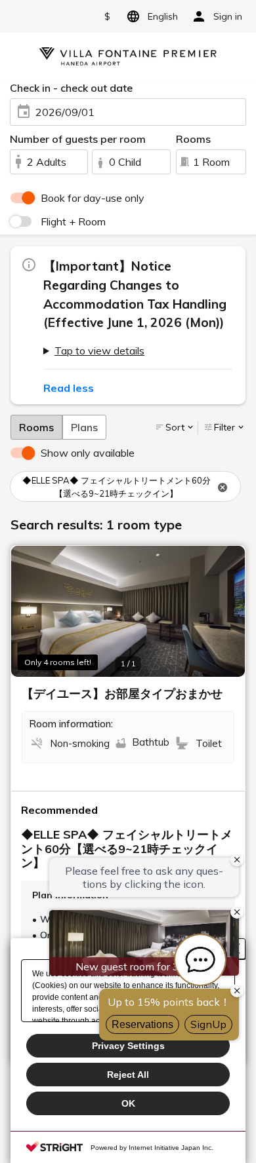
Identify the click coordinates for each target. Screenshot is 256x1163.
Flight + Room (73, 221)
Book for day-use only (92, 197)
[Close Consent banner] (234, 948)
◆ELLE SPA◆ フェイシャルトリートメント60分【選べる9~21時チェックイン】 (116, 487)
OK (128, 1103)
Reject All (128, 1074)
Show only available (88, 452)
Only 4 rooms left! (57, 662)
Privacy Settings (128, 1045)
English (163, 16)
